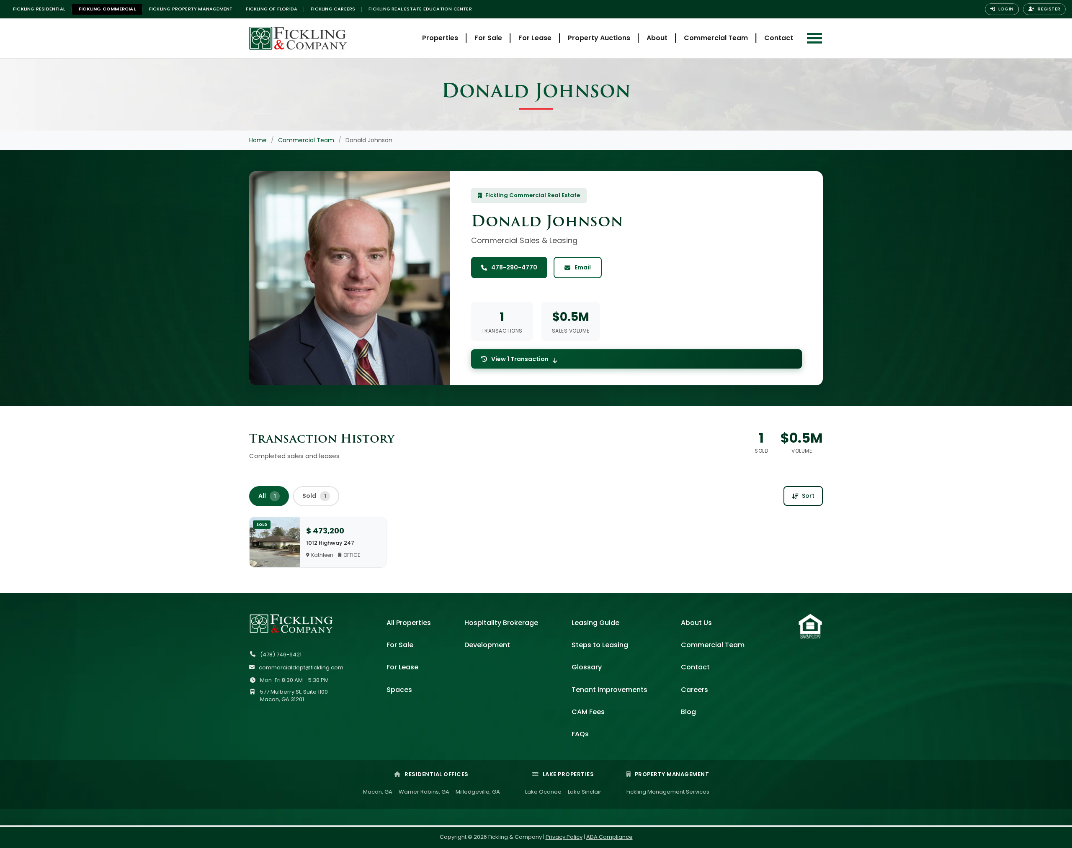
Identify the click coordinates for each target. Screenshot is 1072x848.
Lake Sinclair (584, 792)
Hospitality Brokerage (501, 623)
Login (1005, 8)
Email (583, 267)
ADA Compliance (609, 837)
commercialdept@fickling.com (301, 667)
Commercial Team (716, 38)
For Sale (488, 38)
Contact (778, 38)
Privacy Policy (564, 837)
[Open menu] (814, 38)
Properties (440, 38)
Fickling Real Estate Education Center (420, 8)
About (657, 38)
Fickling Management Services (667, 792)
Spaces (399, 689)
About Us (696, 623)
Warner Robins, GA (424, 792)
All (267, 496)
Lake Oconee (543, 792)
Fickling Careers (333, 8)
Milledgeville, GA (478, 792)
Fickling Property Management (191, 8)
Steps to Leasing (600, 645)
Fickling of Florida (271, 8)
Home (258, 140)
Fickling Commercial (107, 8)
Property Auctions (599, 38)
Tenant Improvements (609, 689)
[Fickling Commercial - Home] (316, 38)
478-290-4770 (514, 267)
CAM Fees (588, 712)
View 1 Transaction (520, 359)
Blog (688, 712)
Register (1048, 8)
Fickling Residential (39, 8)
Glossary (587, 667)
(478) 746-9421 (281, 654)
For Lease (534, 38)
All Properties (409, 623)
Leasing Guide (595, 623)
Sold (314, 496)
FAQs (580, 734)
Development (487, 645)
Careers (694, 689)
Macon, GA (377, 792)
